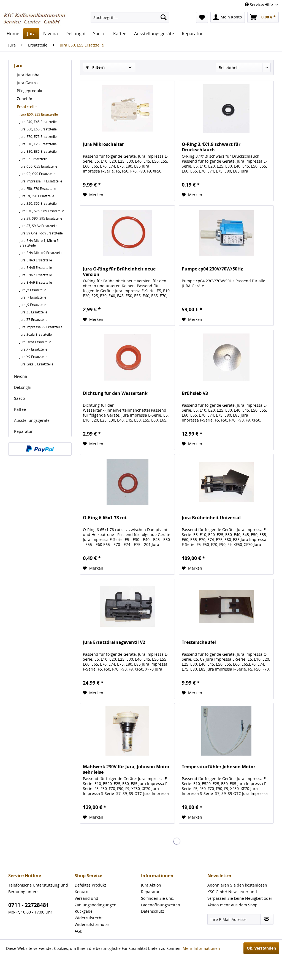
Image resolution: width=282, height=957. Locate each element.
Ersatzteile (27, 106)
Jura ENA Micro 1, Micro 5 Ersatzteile (39, 243)
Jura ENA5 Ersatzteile (36, 267)
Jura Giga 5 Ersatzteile (36, 364)
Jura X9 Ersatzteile (33, 356)
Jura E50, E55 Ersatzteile (39, 114)
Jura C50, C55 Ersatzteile (38, 166)
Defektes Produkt (90, 885)
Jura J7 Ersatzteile (33, 297)
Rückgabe (84, 911)
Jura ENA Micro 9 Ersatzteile (41, 252)
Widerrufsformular (92, 924)
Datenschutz (152, 911)
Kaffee (20, 409)
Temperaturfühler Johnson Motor (218, 767)
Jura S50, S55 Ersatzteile (38, 203)
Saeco (19, 398)
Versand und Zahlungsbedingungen (95, 901)
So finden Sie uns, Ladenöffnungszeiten (160, 901)
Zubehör (24, 98)
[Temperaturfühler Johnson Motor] (226, 731)
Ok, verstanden (261, 948)
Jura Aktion (151, 885)
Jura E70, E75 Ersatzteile (38, 136)
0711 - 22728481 (28, 905)
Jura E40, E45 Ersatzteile (38, 121)
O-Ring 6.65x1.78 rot (105, 518)
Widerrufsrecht (89, 917)
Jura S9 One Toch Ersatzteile (41, 233)
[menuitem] (130, 17)
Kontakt (82, 891)
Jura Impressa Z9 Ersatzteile (41, 327)
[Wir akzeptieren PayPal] (40, 449)
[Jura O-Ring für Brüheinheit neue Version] (127, 233)
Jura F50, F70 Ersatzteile (38, 188)
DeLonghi (22, 387)
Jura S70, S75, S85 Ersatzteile (42, 211)
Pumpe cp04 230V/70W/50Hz (212, 269)
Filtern (98, 67)
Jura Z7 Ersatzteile (33, 319)
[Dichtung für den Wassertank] (127, 357)
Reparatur (23, 431)
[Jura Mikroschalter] (127, 108)
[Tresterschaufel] (226, 606)
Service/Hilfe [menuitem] (261, 4)
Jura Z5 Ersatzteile (33, 312)
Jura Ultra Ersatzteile (35, 342)
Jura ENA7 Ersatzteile (36, 275)
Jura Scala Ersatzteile (36, 334)
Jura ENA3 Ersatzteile (36, 260)
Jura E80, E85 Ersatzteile (38, 151)
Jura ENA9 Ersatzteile (36, 282)
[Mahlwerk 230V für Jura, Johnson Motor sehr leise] (127, 731)
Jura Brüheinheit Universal (211, 518)
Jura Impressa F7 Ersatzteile (41, 181)
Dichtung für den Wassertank (115, 393)
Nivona (20, 376)
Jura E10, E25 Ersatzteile (38, 144)
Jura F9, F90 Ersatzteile (37, 196)
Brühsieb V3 (195, 393)
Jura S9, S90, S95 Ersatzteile (41, 218)
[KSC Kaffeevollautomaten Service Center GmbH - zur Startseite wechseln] (36, 19)
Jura (18, 65)
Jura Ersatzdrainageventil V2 (114, 642)
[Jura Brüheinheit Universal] (226, 482)
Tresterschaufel (199, 642)
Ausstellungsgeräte (32, 420)
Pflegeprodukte (31, 90)
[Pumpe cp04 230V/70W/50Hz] (226, 233)
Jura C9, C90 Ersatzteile (37, 173)
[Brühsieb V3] (226, 357)
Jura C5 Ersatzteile (34, 159)
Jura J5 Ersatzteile (33, 290)
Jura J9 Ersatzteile (33, 304)
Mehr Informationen (201, 948)
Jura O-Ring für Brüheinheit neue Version (119, 271)
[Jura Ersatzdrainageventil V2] (127, 606)
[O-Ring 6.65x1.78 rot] (127, 482)
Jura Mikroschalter (103, 144)
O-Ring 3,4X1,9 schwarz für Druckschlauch (211, 146)
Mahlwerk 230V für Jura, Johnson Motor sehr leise (126, 769)
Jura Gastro (27, 82)
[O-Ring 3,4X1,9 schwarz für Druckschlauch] (226, 108)
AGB (78, 931)
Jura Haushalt (29, 74)
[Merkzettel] (202, 17)
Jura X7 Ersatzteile (33, 349)
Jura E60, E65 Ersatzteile (38, 129)
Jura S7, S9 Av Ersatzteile (39, 225)
